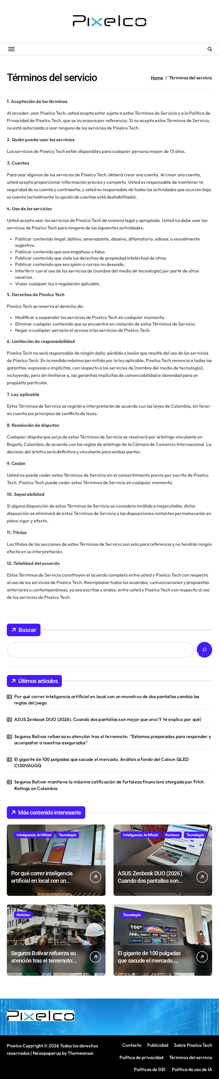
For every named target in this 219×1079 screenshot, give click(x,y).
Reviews (172, 835)
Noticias (23, 914)
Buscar (27, 630)
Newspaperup (47, 1053)
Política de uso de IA (191, 1069)
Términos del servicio (190, 1057)
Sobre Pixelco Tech (193, 1045)
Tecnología (67, 835)
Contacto (131, 1045)
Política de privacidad (141, 1057)
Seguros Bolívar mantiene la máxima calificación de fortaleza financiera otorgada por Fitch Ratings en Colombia (109, 785)
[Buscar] (204, 650)
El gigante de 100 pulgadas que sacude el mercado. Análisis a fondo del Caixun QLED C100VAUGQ (101, 762)
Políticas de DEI (149, 1069)
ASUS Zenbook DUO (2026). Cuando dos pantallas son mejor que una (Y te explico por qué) (107, 719)
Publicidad (157, 1045)
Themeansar (81, 1053)
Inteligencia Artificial (34, 835)
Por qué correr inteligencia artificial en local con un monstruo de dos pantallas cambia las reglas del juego (106, 700)
